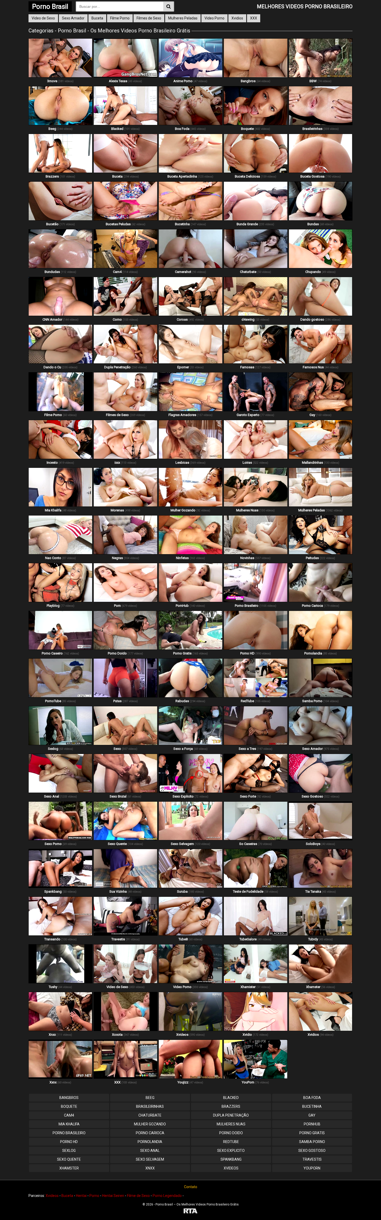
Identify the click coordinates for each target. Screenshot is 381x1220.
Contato (190, 1187)
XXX (253, 18)
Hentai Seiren (113, 1196)
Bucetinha (312, 1106)
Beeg (150, 1098)
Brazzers (231, 1106)
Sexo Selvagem (150, 1159)
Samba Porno (312, 1142)
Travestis (312, 1159)
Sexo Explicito (231, 1150)
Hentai (81, 1196)
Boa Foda (312, 1098)
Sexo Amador (73, 18)
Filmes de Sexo (149, 18)
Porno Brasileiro (69, 1133)
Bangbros (69, 1098)
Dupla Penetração (231, 1115)
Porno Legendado (167, 1196)
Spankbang (231, 1159)
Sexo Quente (69, 1159)
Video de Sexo (43, 18)
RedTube (231, 1142)
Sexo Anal (150, 1150)
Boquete (69, 1106)
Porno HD (69, 1142)
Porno (94, 1196)
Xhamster (69, 1168)
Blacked (231, 1098)
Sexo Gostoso (312, 1150)
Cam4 (69, 1115)
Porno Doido (231, 1133)
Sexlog (69, 1150)
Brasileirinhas (150, 1106)
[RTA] (190, 1211)
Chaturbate (149, 1115)
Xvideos (231, 1168)
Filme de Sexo (138, 1196)
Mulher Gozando (150, 1124)
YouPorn (312, 1168)
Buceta (97, 18)
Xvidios (237, 18)
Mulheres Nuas (231, 1124)
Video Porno (214, 18)
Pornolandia (150, 1142)
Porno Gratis (312, 1133)
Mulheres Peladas (182, 18)
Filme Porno (120, 18)
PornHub (312, 1124)
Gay (311, 1115)
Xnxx (150, 1168)
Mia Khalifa (69, 1124)
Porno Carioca (150, 1133)
